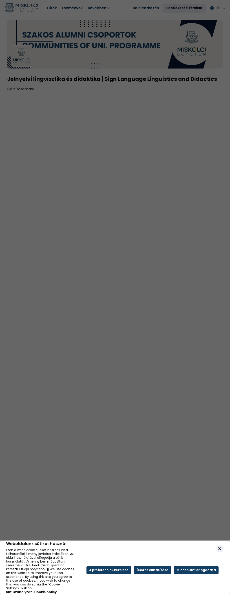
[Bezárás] (220, 548)
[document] (115, 567)
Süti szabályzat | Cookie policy (31, 592)
